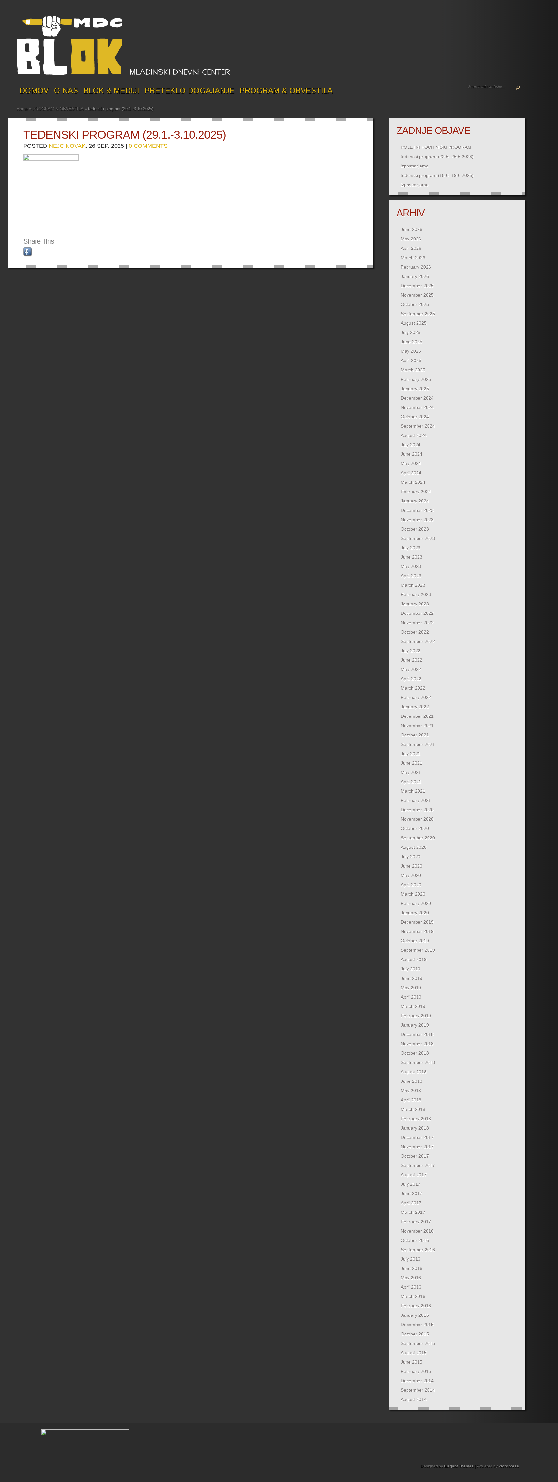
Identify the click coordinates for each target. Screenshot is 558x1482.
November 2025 (417, 295)
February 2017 (416, 1221)
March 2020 (413, 894)
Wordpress (509, 1466)
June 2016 (411, 1268)
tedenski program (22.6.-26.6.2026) (437, 156)
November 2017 (417, 1146)
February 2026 (416, 266)
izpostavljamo (415, 165)
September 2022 (418, 641)
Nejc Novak (67, 146)
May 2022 (411, 669)
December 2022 (417, 613)
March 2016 (413, 1296)
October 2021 (415, 734)
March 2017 (413, 1212)
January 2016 (415, 1315)
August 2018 (414, 1071)
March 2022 (413, 688)
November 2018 (417, 1043)
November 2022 (417, 622)
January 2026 (415, 276)
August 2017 (414, 1174)
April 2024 (411, 472)
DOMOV (34, 90)
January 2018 (415, 1128)
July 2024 (410, 444)
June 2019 (411, 978)
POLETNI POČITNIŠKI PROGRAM (436, 147)
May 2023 (411, 566)
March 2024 (413, 482)
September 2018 (418, 1062)
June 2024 (411, 454)
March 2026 (413, 257)
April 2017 (411, 1202)
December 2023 (417, 510)
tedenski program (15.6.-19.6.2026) (437, 175)
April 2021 (411, 781)
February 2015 (416, 1371)
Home (22, 109)
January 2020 (415, 912)
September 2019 (418, 950)
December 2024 (417, 398)
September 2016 (418, 1249)
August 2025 (414, 323)
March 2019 (413, 1006)
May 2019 (411, 987)
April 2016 (411, 1287)
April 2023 (411, 575)
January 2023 (415, 603)
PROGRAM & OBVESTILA (286, 90)
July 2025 (410, 332)
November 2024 (417, 407)
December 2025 (417, 285)
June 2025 (411, 341)
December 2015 (417, 1324)
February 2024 (416, 491)
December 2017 (417, 1137)
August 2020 (414, 847)
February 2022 (416, 697)
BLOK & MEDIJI (111, 90)
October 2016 (415, 1240)
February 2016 (416, 1305)
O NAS (66, 90)
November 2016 (417, 1230)
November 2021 (417, 725)
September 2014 (418, 1390)
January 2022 (415, 706)
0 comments (148, 146)
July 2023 (410, 547)
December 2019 (417, 922)
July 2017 (410, 1184)
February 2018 (416, 1118)
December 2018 (417, 1034)
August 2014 (414, 1399)
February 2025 (416, 379)
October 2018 (415, 1053)
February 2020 (416, 903)
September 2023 (418, 538)
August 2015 (414, 1352)
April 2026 (411, 248)
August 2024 (414, 435)
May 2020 (411, 875)
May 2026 (411, 238)
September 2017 (418, 1165)
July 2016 (410, 1259)
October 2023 (415, 529)
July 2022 (410, 650)
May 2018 (411, 1090)
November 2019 (417, 931)
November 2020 (417, 819)
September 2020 (418, 837)
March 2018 (413, 1109)
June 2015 (411, 1362)
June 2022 (411, 660)
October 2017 (415, 1156)
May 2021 (411, 772)
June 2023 (411, 557)
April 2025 (411, 360)
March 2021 (413, 791)
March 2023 (413, 585)
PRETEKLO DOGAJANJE (189, 90)
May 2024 (411, 463)
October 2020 (415, 828)
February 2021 (416, 800)
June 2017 (411, 1193)
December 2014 (417, 1380)
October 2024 (415, 416)
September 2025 (418, 313)
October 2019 (415, 940)
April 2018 (411, 1099)
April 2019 (411, 997)
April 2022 (411, 678)
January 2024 (415, 500)
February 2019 (416, 1015)
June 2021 (411, 763)
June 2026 (411, 229)
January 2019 (415, 1025)
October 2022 (415, 631)
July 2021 (410, 753)
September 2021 (418, 744)
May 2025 (411, 351)
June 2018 (411, 1081)
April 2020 (411, 884)
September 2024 (418, 426)
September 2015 (418, 1343)
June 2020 (411, 865)
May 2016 (411, 1277)
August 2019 (414, 959)
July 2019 (410, 968)
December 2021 (417, 716)
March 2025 (413, 369)
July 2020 (410, 856)
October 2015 (415, 1333)
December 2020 (417, 809)
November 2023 (417, 519)
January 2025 (415, 388)
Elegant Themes (459, 1466)
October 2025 (415, 304)
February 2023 (416, 594)
